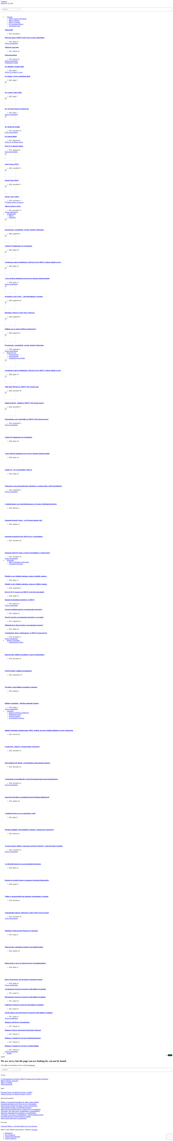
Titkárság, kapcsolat (12, 47)
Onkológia (12, 217)
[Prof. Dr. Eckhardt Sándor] (14, 142)
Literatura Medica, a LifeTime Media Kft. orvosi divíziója (19, 1126)
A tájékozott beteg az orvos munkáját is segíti (20, 813)
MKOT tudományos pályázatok (19, 562)
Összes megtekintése (11, 43)
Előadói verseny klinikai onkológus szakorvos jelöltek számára (26, 584)
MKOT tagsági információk (17, 19)
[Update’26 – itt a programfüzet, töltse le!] (10, 466)
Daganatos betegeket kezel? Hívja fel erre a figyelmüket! (24, 536)
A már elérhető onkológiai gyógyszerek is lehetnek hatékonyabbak (27, 278)
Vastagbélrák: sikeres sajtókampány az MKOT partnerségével (26, 633)
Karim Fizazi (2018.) (12, 180)
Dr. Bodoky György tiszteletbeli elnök (17, 76)
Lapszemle (10, 711)
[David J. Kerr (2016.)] (10, 193)
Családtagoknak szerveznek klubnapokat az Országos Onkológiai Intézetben (31, 504)
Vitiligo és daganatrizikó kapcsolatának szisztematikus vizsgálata (26, 896)
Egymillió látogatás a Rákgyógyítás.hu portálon (16, 1116)
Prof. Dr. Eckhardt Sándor (14, 146)
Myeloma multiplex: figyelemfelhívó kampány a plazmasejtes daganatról (29, 830)
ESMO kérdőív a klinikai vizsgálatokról (18, 671)
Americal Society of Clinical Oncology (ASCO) (16, 1094)
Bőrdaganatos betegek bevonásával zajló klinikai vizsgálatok (25, 997)
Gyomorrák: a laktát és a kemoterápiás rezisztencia (22, 746)
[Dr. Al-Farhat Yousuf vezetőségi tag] (10, 105)
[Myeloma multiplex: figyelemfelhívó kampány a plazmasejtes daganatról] (10, 826)
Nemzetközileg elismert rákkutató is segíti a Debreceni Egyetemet (27, 913)
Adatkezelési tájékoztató (12, 1137)
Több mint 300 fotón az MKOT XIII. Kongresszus (22, 387)
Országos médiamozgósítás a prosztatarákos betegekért (23, 609)
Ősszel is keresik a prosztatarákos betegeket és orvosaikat (24, 617)
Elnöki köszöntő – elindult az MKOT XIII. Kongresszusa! (24, 403)
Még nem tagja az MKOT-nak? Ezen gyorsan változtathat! (25, 37)
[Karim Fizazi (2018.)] (10, 176)
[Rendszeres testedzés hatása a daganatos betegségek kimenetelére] (10, 876)
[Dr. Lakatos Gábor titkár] (10, 88)
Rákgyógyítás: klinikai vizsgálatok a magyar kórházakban (24, 655)
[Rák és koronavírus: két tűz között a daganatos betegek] (10, 975)
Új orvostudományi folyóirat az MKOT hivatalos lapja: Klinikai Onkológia (24, 1079)
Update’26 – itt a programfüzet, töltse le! (18, 470)
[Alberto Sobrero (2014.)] (14, 202)
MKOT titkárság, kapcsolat (9, 1081)
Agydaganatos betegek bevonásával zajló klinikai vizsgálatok (25, 989)
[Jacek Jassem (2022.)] (10, 160)
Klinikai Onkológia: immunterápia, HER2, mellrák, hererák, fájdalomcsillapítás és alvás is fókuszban (39, 730)
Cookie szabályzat (10, 1138)
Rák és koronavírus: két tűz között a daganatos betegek (23, 979)
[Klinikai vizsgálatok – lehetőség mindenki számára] (10, 699)
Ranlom (34, 1130)
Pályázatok (10, 560)
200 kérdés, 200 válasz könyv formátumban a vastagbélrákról (20, 1111)
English (9, 1053)
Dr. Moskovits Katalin (12, 127)
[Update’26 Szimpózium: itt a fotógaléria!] (10, 242)
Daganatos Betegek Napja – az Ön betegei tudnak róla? (23, 520)
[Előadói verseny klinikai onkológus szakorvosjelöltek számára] (10, 572)
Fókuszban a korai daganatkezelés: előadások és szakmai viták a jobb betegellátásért (33, 486)
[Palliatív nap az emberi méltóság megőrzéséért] (10, 325)
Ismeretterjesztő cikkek (16, 642)
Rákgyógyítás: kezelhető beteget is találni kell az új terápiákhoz (21, 1109)
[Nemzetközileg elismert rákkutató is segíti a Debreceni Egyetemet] (10, 909)
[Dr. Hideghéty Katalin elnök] (11, 63)
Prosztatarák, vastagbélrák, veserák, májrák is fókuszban (24, 230)
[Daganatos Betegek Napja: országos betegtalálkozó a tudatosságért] (10, 549)
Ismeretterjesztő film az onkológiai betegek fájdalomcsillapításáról (27, 797)
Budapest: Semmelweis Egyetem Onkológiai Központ (23, 1038)
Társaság (9, 17)
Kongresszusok (14, 354)
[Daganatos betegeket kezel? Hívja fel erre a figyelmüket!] (10, 532)
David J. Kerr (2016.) (12, 197)
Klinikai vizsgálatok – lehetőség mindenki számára (22, 703)
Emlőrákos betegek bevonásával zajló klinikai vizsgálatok (24, 1005)
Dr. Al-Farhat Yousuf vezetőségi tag (17, 109)
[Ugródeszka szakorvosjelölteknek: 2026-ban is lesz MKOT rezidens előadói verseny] (10, 258)
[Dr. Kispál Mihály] (11, 132)
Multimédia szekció (15, 714)
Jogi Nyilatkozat (10, 1135)
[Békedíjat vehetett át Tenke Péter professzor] (10, 309)
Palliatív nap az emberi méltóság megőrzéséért (20, 329)
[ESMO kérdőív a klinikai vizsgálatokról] (10, 667)
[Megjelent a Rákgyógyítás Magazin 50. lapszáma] (10, 927)
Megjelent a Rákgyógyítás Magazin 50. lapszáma (21, 931)
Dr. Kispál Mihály (11, 136)
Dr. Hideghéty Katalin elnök (14, 66)
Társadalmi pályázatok (16, 564)
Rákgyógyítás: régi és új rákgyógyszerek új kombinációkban (25, 963)
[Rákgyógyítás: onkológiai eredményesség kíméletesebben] (10, 943)
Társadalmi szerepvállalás (17, 358)
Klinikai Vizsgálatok (13, 640)
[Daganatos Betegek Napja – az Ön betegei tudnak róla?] (10, 516)
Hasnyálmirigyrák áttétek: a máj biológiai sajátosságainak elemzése (27, 763)
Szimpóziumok (13, 356)
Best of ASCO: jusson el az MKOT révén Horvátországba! (24, 592)
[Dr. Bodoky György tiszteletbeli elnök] (14, 72)
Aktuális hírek (11, 214)
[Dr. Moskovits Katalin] (10, 123)
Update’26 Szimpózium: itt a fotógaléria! (18, 246)
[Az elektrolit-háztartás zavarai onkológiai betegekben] (10, 860)
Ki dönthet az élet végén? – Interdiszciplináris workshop (24, 296)
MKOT (11, 216)
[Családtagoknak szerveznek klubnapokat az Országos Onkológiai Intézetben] (10, 500)
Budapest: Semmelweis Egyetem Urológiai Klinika (22, 1046)
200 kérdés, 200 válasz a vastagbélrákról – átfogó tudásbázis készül (22, 1115)
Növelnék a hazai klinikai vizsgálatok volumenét (21, 687)
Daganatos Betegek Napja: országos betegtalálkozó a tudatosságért (27, 553)
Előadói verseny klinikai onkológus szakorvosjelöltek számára (26, 576)
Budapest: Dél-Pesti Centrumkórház (17, 1022)
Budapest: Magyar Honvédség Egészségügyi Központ (23, 1030)
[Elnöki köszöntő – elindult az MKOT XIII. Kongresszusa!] (10, 399)
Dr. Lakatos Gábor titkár (13, 92)
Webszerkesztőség (11, 55)
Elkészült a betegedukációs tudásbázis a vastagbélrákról (18, 1113)
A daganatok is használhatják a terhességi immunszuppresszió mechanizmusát (31, 779)
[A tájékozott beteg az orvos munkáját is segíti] (10, 809)
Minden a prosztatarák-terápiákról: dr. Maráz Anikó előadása (20, 1102)
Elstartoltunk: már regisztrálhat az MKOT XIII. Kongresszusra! (26, 419)
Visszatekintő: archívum (16, 718)
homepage (31, 1065)
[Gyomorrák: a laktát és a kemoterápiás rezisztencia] (10, 743)
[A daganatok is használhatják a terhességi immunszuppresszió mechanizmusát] (10, 775)
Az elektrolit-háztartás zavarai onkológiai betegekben (23, 864)
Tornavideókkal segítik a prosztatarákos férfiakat (16, 1107)
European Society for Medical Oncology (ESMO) (16, 1092)
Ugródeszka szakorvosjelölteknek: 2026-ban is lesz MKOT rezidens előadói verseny (33, 262)
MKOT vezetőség (14, 22)
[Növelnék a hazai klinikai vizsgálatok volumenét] (10, 683)
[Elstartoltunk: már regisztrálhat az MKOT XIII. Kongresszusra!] (10, 415)
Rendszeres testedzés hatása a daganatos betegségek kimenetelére (27, 880)
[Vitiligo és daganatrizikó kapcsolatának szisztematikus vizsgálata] (10, 892)
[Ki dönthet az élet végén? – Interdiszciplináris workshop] (10, 292)
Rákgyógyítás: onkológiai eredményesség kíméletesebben (24, 947)
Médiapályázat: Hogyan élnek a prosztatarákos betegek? (24, 625)
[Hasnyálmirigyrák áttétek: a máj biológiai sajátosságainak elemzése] (10, 759)
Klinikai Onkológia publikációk (19, 713)
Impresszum (8, 1133)
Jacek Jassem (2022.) (12, 164)
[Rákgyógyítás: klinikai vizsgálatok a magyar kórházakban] (10, 651)
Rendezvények (11, 353)
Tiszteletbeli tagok (14, 26)
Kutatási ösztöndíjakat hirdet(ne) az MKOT (19, 600)
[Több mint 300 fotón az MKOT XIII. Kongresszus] (10, 383)
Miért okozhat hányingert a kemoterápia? (14, 1118)
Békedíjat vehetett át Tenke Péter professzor (20, 313)
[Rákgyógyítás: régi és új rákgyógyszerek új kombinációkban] (10, 959)
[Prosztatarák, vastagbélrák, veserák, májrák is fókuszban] (10, 226)
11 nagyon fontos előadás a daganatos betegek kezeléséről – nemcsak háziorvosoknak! (34, 846)
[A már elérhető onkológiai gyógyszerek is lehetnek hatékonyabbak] (10, 274)
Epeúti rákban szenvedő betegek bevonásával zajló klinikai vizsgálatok (29, 1013)
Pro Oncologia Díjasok (16, 24)
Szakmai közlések (14, 716)
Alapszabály (9, 30)
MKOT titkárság (14, 20)
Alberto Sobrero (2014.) (13, 206)
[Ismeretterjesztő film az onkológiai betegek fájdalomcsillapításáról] (10, 793)
